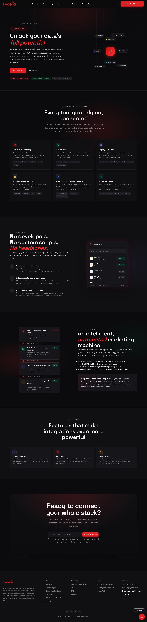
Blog (73, 588)
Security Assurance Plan (105, 588)
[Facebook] (75, 611)
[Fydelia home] (9, 3)
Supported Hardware (53, 591)
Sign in (115, 4)
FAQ (72, 591)
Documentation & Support (80, 584)
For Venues (50, 594)
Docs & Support (88, 4)
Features (36, 4)
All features (33, 70)
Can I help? (139, 611)
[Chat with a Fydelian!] (142, 617)
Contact (74, 594)
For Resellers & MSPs (53, 597)
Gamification (63, 4)
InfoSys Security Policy (105, 584)
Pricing (75, 4)
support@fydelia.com (130, 588)
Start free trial (17, 70)
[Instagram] (67, 611)
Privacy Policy (101, 591)
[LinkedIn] (71, 611)
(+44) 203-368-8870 (129, 584)
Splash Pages (49, 4)
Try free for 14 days (131, 4)
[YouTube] (79, 611)
